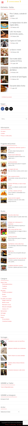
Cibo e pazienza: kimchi (13, 176)
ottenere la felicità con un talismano (17, 348)
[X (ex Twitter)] (7, 109)
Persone (3, 315)
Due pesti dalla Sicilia (17, 86)
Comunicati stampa (6, 321)
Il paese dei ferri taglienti (14, 198)
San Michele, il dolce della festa (16, 243)
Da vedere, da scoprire (6, 298)
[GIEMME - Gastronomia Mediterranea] (14, 1)
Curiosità (4, 288)
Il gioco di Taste (15, 41)
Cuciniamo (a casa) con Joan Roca (16, 341)
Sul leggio (3, 313)
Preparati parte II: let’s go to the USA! (17, 258)
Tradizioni (4, 286)
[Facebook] (2, 109)
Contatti (3, 133)
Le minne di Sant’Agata (18, 77)
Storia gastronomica (7, 284)
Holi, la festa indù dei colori (14, 229)
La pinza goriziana (12, 162)
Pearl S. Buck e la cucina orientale (16, 355)
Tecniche (4, 296)
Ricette (4, 294)
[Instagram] (11, 109)
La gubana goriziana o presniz (15, 265)
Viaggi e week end (6, 300)
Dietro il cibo (4, 282)
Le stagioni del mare (13, 169)
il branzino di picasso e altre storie (16, 370)
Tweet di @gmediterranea (7, 387)
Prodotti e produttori (7, 292)
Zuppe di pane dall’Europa (14, 154)
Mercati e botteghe (6, 306)
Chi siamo (3, 131)
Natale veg (11, 251)
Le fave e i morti (15, 50)
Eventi (2, 317)
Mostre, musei (5, 302)
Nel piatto (3, 290)
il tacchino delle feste (13, 215)
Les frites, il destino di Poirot (15, 190)
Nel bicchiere (4, 311)
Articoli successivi (7, 97)
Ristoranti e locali (6, 304)
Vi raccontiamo (5, 319)
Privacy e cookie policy (6, 135)
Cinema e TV (5, 309)
